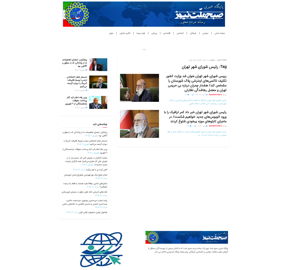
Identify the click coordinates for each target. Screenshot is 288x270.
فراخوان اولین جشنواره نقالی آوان (93, 212)
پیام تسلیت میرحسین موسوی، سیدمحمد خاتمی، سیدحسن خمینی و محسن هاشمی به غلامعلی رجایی (84, 202)
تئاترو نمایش (125, 33)
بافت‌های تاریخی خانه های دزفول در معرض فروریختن (84, 192)
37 (188, 126)
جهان (111, 33)
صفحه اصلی (220, 33)
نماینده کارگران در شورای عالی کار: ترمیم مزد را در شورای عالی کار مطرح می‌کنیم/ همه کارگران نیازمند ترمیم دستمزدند (86, 161)
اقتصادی (166, 33)
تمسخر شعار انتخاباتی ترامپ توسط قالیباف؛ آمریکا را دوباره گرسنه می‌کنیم (77, 81)
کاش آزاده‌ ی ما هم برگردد (96, 169)
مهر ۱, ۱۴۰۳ (202, 126)
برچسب (211, 59)
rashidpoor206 (215, 95)
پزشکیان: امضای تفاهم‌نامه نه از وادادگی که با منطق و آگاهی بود (74, 63)
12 (186, 95)
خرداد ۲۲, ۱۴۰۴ (200, 95)
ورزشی (154, 33)
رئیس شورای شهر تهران (197, 59)
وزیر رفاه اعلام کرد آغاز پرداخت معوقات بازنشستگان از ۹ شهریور (76, 101)
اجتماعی (180, 33)
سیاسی (205, 33)
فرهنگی (193, 33)
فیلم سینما (141, 33)
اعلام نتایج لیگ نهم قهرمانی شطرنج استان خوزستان (85, 175)
